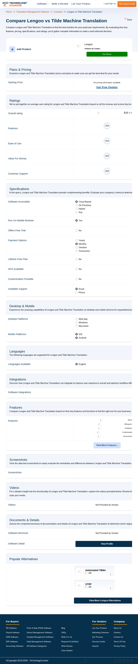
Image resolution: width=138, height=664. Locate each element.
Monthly (82, 244)
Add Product (21, 49)
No (80, 230)
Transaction (84, 251)
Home (9, 12)
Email (81, 289)
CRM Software (12, 637)
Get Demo (107, 54)
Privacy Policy (119, 646)
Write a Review (60, 3)
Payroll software (13, 632)
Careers (117, 632)
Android (82, 338)
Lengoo (88, 44)
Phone (82, 292)
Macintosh (84, 326)
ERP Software (12, 641)
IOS (80, 334)
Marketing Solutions (100, 632)
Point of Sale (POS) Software (39, 628)
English (82, 364)
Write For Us (66, 637)
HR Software (11, 628)
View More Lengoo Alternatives (105, 600)
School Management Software (39, 632)
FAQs (63, 632)
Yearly (82, 240)
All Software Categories (37, 646)
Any (80, 212)
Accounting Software (14, 646)
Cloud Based (85, 202)
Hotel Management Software (39, 641)
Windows (83, 322)
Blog (63, 628)
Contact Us (118, 637)
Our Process (97, 637)
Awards (95, 646)
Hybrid (82, 209)
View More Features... (107, 445)
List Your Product (80, 3)
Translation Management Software (32, 12)
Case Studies (67, 650)
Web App (83, 319)
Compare (58, 12)
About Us (118, 628)
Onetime (83, 247)
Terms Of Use (119, 641)
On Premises (85, 205)
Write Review (67, 646)
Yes (80, 220)
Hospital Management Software (40, 637)
